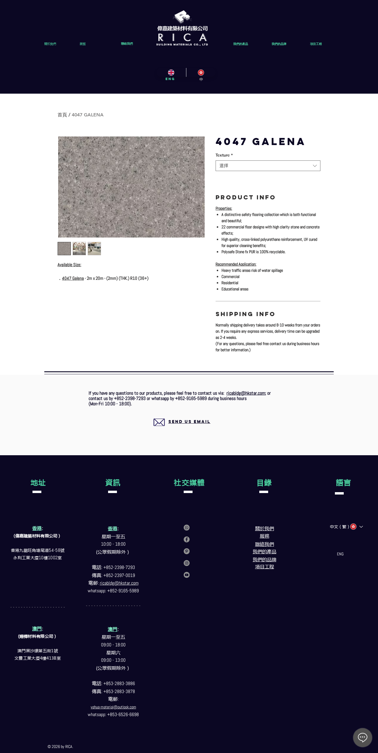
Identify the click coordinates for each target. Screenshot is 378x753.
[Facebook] (187, 539)
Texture (224, 155)
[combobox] (268, 165)
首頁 (62, 115)
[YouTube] (187, 575)
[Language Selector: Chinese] (356, 526)
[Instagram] (187, 563)
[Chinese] (201, 72)
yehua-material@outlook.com (113, 707)
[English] (171, 72)
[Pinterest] (187, 551)
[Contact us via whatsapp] (187, 528)
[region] (182, 428)
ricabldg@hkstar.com (246, 393)
